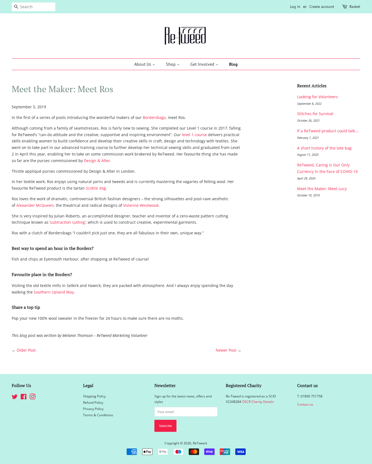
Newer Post (226, 350)
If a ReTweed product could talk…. (328, 130)
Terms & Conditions (98, 415)
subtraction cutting (67, 222)
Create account (321, 6)
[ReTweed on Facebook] (23, 398)
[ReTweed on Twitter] (15, 398)
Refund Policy (93, 402)
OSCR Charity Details (258, 401)
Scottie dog (96, 188)
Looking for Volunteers (317, 96)
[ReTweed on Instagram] (32, 398)
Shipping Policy (94, 396)
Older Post (26, 350)
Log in (295, 6)
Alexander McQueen (35, 205)
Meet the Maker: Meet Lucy (322, 188)
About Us (143, 64)
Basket (354, 6)
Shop (171, 64)
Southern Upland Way (54, 292)
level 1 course (194, 134)
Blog (233, 64)
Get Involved (202, 64)
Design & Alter (97, 160)
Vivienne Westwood (140, 205)
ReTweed (200, 443)
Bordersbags (154, 117)
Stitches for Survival (315, 113)
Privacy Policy (93, 408)
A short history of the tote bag (324, 148)
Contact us (305, 404)
